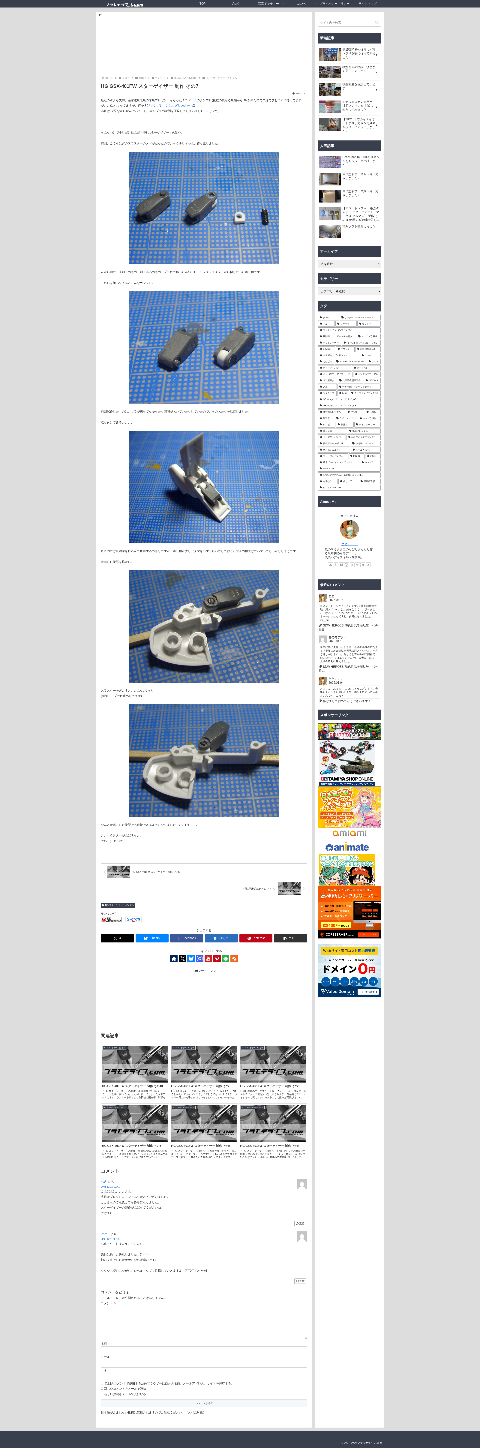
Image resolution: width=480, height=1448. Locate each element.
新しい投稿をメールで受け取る (125, 1394)
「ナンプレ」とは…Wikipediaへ (169, 105)
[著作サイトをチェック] (174, 958)
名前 (104, 1343)
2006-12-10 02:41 (110, 1186)
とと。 (105, 1234)
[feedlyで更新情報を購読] (225, 958)
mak (103, 1181)
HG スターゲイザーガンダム (119, 905)
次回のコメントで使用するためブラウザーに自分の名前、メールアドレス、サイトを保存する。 (169, 1383)
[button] (290, 938)
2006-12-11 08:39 (110, 1239)
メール (105, 1356)
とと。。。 (349, 544)
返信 (301, 1223)
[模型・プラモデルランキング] (111, 919)
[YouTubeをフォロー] (208, 958)
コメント (109, 1303)
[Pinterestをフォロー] (217, 958)
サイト (105, 1370)
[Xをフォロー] (182, 958)
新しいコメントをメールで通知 (125, 1388)
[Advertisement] (204, 47)
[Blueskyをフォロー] (191, 958)
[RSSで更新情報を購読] (234, 958)
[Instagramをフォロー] (199, 958)
